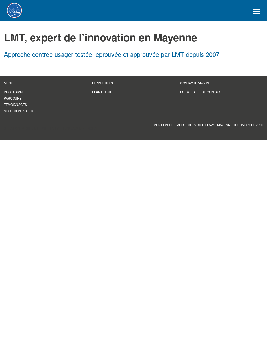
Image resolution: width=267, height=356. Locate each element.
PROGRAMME (14, 92)
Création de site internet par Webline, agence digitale (52, 128)
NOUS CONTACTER (18, 110)
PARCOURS (13, 98)
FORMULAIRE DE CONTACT (201, 92)
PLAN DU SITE (102, 92)
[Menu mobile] (256, 10)
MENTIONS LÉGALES (169, 124)
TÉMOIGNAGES (15, 104)
